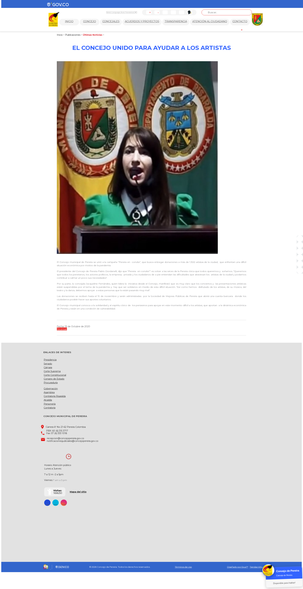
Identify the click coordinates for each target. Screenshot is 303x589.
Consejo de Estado (54, 378)
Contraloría (49, 407)
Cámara (48, 367)
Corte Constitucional (55, 375)
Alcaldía (48, 400)
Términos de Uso (183, 567)
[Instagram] (300, 258)
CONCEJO (89, 21)
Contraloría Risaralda (55, 396)
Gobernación (51, 388)
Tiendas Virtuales (258, 567)
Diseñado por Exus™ (237, 567)
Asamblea (49, 392)
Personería (50, 404)
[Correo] (300, 264)
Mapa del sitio (78, 491)
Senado (48, 363)
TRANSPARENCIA (176, 21)
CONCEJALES (110, 21)
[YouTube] (300, 251)
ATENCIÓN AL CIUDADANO (209, 21)
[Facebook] (300, 239)
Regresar (62, 329)
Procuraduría (51, 382)
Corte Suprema (52, 371)
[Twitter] (300, 245)
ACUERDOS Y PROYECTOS (142, 21)
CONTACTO (239, 21)
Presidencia (50, 359)
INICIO (69, 21)
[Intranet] (300, 270)
